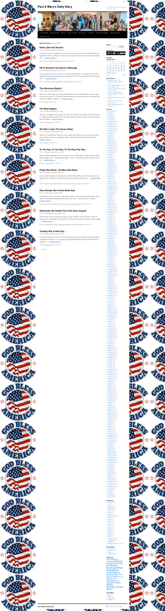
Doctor (109, 510)
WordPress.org (111, 599)
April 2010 (110, 448)
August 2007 (111, 488)
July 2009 (110, 464)
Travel (109, 536)
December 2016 (111, 311)
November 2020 (111, 230)
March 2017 (110, 305)
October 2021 (111, 211)
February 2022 (111, 204)
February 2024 (111, 162)
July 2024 (110, 154)
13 (124, 66)
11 (118, 66)
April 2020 (110, 242)
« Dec (107, 75)
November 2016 (111, 312)
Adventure (70, 81)
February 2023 (111, 183)
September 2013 (111, 378)
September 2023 (111, 171)
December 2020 (111, 228)
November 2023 (111, 168)
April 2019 (110, 262)
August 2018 (111, 276)
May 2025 (110, 137)
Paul (62, 50)
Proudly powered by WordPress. (115, 606)
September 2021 (111, 212)
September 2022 (111, 192)
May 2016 (110, 323)
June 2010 (110, 445)
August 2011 (111, 421)
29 (110, 73)
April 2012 (110, 407)
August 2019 (111, 255)
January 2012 (111, 412)
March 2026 (110, 119)
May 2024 (110, 157)
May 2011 (110, 426)
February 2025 (111, 142)
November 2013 (111, 374)
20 (124, 68)
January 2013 (111, 392)
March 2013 (110, 388)
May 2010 (110, 447)
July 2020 (110, 237)
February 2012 (111, 411)
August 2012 (111, 400)
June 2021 (110, 218)
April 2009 (110, 469)
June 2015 (110, 342)
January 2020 (111, 247)
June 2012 (110, 404)
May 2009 (110, 467)
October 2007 (111, 485)
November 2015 (111, 333)
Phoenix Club (79, 204)
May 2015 (110, 343)
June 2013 (110, 383)
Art (108, 504)
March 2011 (110, 429)
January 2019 (111, 268)
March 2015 (110, 347)
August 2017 (111, 297)
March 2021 (110, 223)
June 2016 (110, 321)
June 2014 (110, 362)
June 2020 (110, 238)
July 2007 (110, 490)
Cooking (110, 505)
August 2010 (111, 442)
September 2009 (111, 461)
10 (116, 66)
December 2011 (111, 414)
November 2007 (111, 483)
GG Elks (79, 183)
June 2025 (110, 135)
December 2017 (111, 290)
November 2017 (111, 292)
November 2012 (111, 395)
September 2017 (111, 295)
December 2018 (111, 269)
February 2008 (111, 478)
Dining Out (110, 509)
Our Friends (91, 33)
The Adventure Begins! (51, 88)
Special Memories (115, 33)
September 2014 (111, 357)
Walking (68, 224)
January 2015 (111, 350)
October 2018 (111, 273)
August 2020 (111, 235)
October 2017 (111, 293)
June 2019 (110, 259)
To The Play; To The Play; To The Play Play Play (62, 149)
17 (116, 68)
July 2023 (110, 175)
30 (113, 73)
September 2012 (111, 398)
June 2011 (110, 424)
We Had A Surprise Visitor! (114, 88)
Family (51, 61)
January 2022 (111, 206)
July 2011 (110, 423)
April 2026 (110, 118)
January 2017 (111, 309)
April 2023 (110, 180)
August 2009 (111, 462)
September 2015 (111, 336)
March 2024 (110, 161)
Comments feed (111, 598)
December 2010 (111, 435)
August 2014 (111, 359)
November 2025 (111, 126)
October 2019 (111, 252)
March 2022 (110, 202)
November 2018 (111, 271)
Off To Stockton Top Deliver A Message (58, 67)
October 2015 (111, 335)
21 (107, 70)
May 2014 (110, 364)
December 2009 (111, 455)
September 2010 (111, 440)
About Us (63, 33)
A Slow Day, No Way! (113, 100)
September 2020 (111, 233)
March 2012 (110, 409)
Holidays (110, 524)
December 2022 (111, 187)
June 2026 (110, 114)
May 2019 (110, 261)
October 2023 (111, 169)
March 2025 (110, 140)
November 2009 (111, 457)
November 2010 (111, 436)
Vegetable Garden (112, 540)
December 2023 (111, 166)
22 (110, 70)
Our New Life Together (102, 33)
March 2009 (110, 471)
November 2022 (111, 188)
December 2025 (111, 125)
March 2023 (110, 181)
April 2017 (110, 304)
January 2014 (111, 371)
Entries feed (110, 596)
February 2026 (111, 121)
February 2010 (111, 452)
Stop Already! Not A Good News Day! (57, 190)
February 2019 (111, 266)
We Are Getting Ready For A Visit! (116, 85)
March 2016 (110, 326)
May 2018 (110, 281)
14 (107, 68)
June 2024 (110, 156)
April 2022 (110, 200)
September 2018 (111, 274)
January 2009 (111, 474)
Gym (109, 523)
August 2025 (111, 131)
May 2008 (110, 476)
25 (118, 70)
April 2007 (110, 495)
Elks (109, 512)
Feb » (124, 75)
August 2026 (111, 111)
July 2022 (110, 195)
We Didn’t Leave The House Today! (56, 129)
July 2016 (110, 319)
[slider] (114, 53)
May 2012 (110, 405)
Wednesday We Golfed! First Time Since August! (63, 210)
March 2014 (110, 367)
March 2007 (110, 497)
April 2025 (110, 138)
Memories (110, 529)
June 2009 (110, 466)
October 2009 (111, 459)
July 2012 (110, 402)
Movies (55, 224)
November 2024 (111, 147)
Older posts (43, 249)
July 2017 (110, 299)
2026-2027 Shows (45, 36)
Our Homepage (44, 33)
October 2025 (111, 128)
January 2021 (111, 226)
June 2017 (110, 300)
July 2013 (110, 381)
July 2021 (110, 216)
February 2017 (111, 307)
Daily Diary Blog (54, 33)
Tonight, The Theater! (113, 97)
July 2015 (110, 340)
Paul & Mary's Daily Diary (55, 6)
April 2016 (110, 324)
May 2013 (110, 385)
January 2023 (111, 185)
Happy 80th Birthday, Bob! (114, 104)
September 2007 (111, 486)
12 (121, 66)
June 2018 (110, 280)
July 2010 (110, 443)
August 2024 (111, 152)
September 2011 (111, 419)
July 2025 (110, 133)
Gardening (110, 521)
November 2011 (111, 416)
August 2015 (111, 338)
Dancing (47, 61)
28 (107, 73)
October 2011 (111, 417)
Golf (76, 224)
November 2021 (111, 209)
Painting (110, 533)
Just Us (47, 142)
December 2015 (111, 331)
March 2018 (110, 285)
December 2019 (111, 249)
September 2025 (111, 130)
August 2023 (111, 173)
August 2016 (111, 318)
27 (124, 70)
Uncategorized (48, 122)
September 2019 (111, 254)
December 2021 (111, 207)
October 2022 (111, 190)
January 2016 (111, 330)
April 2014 (110, 366)
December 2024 (111, 145)
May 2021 (110, 219)
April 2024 (110, 159)
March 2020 (110, 243)
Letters (109, 528)
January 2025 (111, 144)
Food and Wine (57, 61)
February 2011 (111, 431)
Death (69, 204)
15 (110, 68)
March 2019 (110, 264)
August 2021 (111, 214)
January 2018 (111, 288)
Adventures (48, 81)
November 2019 (111, 250)
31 (116, 73)
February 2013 (111, 390)
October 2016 (111, 314)
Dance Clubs (82, 33)
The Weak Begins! (48, 108)
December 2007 (111, 481)
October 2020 (111, 231)
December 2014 (111, 352)
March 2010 (110, 450)
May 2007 (110, 493)
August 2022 (111, 193)
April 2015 (110, 345)
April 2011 (110, 428)
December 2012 (111, 393)
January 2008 (111, 479)
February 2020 (111, 245)
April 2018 (110, 283)
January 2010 (111, 454)
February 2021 (111, 224)
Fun (109, 519)
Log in (109, 594)
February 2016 (111, 328)
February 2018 (111, 287)
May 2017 (110, 302)
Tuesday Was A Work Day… (53, 231)
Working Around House (113, 543)
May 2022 (110, 199)
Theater (109, 535)
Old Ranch (80, 224)
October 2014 (111, 355)
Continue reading (50, 58)
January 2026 (111, 123)
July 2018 (110, 278)
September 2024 (111, 150)
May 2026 (110, 116)
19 (121, 68)
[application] (115, 53)
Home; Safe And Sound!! (51, 47)
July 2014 (110, 361)
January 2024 (111, 164)
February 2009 (111, 473)
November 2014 (111, 354)
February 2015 (111, 349)
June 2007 (110, 492)
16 (113, 68)
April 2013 (110, 386)
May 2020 (110, 240)
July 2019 (110, 257)
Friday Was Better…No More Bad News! (59, 169)
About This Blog (72, 33)
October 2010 (111, 438)
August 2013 (111, 380)
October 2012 (111, 397)
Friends (64, 61)
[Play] (109, 53)
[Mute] (120, 53)
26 (121, 70)
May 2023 (110, 178)
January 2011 (111, 433)
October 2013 (111, 376)
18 (118, 68)
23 (113, 70)
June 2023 (110, 176)
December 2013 (111, 373)
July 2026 (110, 113)
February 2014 (111, 369)
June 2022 (110, 197)
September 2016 (111, 316)
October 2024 (111, 149)
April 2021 (110, 221)
